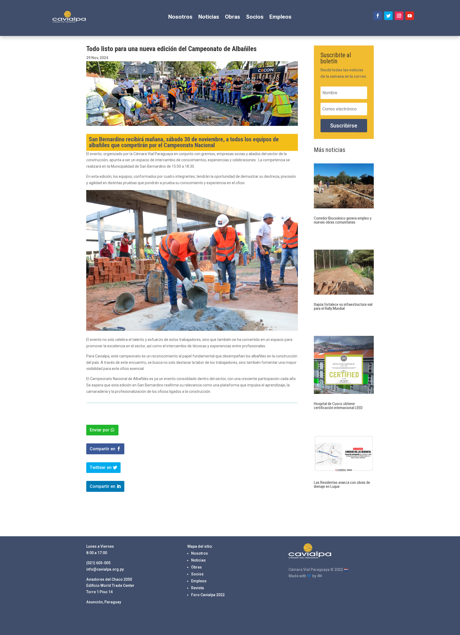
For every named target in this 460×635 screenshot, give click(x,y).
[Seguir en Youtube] (409, 15)
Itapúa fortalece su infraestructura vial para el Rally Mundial (343, 306)
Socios (255, 17)
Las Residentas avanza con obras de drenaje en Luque (342, 484)
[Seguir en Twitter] (388, 15)
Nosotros (180, 17)
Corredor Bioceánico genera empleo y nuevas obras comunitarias (342, 220)
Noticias (208, 17)
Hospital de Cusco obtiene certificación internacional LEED (338, 405)
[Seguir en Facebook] (377, 15)
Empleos (280, 17)
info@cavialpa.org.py (105, 569)
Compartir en (102, 448)
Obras (232, 17)
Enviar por (99, 429)
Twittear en (101, 467)
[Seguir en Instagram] (399, 15)
